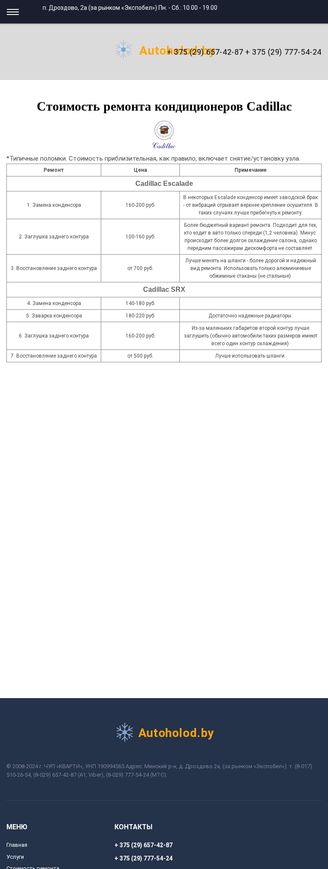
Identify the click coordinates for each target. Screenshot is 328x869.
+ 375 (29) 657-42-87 (205, 51)
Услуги (15, 857)
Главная (16, 845)
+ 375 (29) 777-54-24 (283, 51)
